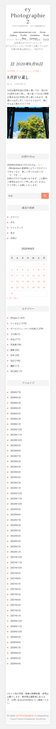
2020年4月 (15, 663)
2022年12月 (16, 493)
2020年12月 (16, 621)
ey (10, 84)
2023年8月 (15, 450)
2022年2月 (15, 546)
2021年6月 (15, 589)
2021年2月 (15, 610)
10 (12, 275)
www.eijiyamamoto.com (24, 32)
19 (22, 281)
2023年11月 (16, 435)
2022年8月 (15, 514)
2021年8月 (15, 578)
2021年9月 (15, 573)
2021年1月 (15, 615)
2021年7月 (15, 584)
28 (33, 287)
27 (28, 287)
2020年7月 (15, 647)
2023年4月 (15, 472)
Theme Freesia (16, 719)
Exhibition (35, 35)
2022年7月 (15, 520)
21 (33, 281)
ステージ (14, 217)
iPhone (11, 71)
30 (44, 287)
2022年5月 (15, 530)
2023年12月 (16, 429)
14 (33, 275)
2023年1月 (15, 488)
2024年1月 (15, 424)
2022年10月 (16, 504)
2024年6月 (15, 397)
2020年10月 (16, 631)
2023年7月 (15, 456)
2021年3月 (15, 605)
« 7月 (9, 298)
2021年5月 (15, 594)
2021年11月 (16, 562)
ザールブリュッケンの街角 (27, 71)
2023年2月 (15, 482)
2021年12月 (16, 557)
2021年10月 (16, 568)
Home (43, 32)
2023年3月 (15, 477)
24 (12, 287)
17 (12, 281)
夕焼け (13, 238)
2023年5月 (15, 467)
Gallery (13, 35)
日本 (12, 355)
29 (38, 287)
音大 (12, 233)
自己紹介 (14, 371)
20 (28, 281)
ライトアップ (16, 227)
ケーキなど (15, 323)
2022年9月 (15, 509)
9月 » (15, 298)
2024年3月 (15, 413)
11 (17, 275)
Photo (46, 35)
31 (12, 293)
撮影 (12, 350)
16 (44, 275)
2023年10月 (16, 440)
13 (28, 275)
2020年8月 (15, 642)
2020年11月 (16, 626)
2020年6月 (15, 653)
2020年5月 (15, 658)
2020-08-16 (20, 84)
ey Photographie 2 (28, 15)
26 (22, 287)
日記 (12, 360)
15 (38, 275)
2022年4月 (15, 536)
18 (17, 281)
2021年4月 (15, 600)
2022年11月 (16, 498)
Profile (23, 35)
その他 (13, 334)
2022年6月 (15, 525)
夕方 (12, 222)
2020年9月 (15, 637)
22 (38, 281)
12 (22, 275)
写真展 (13, 344)
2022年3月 (15, 541)
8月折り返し (18, 77)
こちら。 (40, 165)
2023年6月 (15, 461)
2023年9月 (15, 445)
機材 (12, 366)
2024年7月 (15, 392)
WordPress (41, 719)
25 (17, 287)
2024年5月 (15, 403)
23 (44, 281)
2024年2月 (15, 419)
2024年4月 (15, 408)
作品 (12, 339)
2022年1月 (15, 552)
